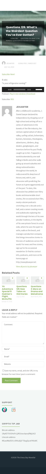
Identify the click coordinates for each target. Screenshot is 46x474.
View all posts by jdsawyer (26, 266)
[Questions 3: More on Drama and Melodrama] (37, 280)
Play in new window (17, 94)
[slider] (39, 89)
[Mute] (33, 89)
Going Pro (14, 38)
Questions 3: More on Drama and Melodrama (37, 290)
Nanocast (32, 63)
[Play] (5, 89)
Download (31, 94)
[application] (23, 89)
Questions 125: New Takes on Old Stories (22, 290)
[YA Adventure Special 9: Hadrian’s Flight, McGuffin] (8, 280)
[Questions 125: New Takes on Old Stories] (23, 280)
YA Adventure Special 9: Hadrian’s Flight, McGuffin (7, 292)
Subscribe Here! (8, 74)
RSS (12, 99)
